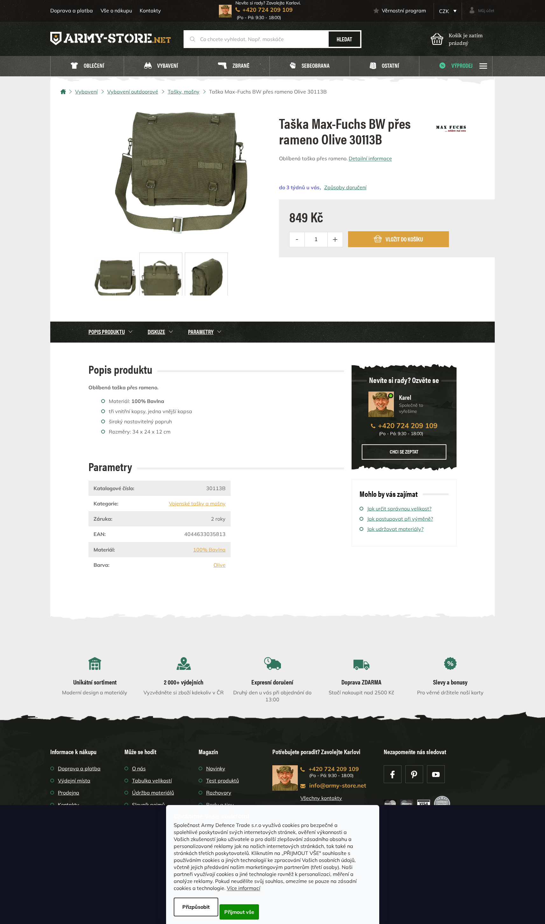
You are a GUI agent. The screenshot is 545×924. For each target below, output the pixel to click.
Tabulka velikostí (152, 780)
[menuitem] (87, 66)
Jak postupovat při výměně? (400, 519)
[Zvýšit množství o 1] (335, 239)
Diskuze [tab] (156, 332)
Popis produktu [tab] (106, 332)
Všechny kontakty (321, 798)
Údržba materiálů (153, 792)
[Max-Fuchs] (451, 126)
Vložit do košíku (404, 239)
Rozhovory (218, 792)
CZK (444, 11)
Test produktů (222, 780)
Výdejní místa (74, 780)
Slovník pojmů (148, 805)
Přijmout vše (239, 912)
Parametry (200, 332)
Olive (219, 565)
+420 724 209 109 (407, 425)
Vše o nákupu (116, 10)
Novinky (215, 768)
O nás (139, 768)
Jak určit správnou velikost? (399, 508)
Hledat (344, 39)
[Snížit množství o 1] (297, 239)
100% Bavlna (209, 549)
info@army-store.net (337, 785)
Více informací (243, 888)
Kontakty (150, 10)
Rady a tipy (220, 805)
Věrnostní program (404, 10)
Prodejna (68, 792)
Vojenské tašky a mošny (197, 503)
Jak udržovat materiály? (395, 529)
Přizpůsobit (196, 907)
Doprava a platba (71, 10)
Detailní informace (370, 158)
